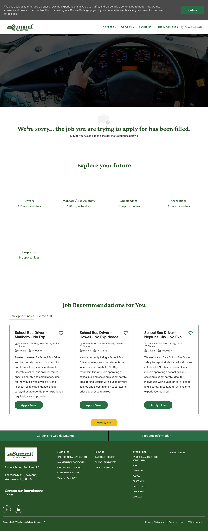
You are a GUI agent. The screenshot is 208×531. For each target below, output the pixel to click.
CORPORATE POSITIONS (69, 472)
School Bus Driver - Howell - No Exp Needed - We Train (100, 334)
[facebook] (7, 509)
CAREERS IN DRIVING (105, 457)
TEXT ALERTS (138, 491)
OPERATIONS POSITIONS (69, 467)
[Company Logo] (20, 27)
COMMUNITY (139, 470)
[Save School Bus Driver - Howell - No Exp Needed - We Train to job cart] (125, 333)
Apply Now (28, 405)
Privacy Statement (154, 522)
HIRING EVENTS (168, 27)
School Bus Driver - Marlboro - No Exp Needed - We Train (31, 334)
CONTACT (137, 496)
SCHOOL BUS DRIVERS (105, 462)
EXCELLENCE (139, 486)
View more (104, 423)
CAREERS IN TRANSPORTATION (72, 457)
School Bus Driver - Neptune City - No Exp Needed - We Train (163, 334)
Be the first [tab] (44, 316)
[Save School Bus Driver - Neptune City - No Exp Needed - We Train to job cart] (190, 333)
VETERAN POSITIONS (67, 477)
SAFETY (136, 465)
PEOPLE (136, 476)
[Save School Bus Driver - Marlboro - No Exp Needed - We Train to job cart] (61, 333)
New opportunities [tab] (21, 316)
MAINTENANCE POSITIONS (70, 462)
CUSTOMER (138, 481)
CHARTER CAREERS (104, 467)
